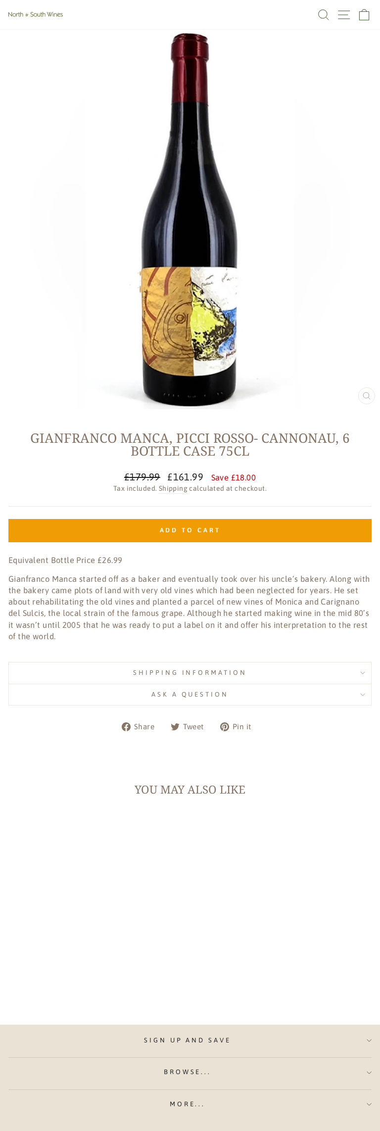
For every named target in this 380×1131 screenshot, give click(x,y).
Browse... (188, 1072)
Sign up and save (188, 1040)
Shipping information (190, 672)
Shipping (173, 488)
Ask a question (190, 694)
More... (188, 1104)
